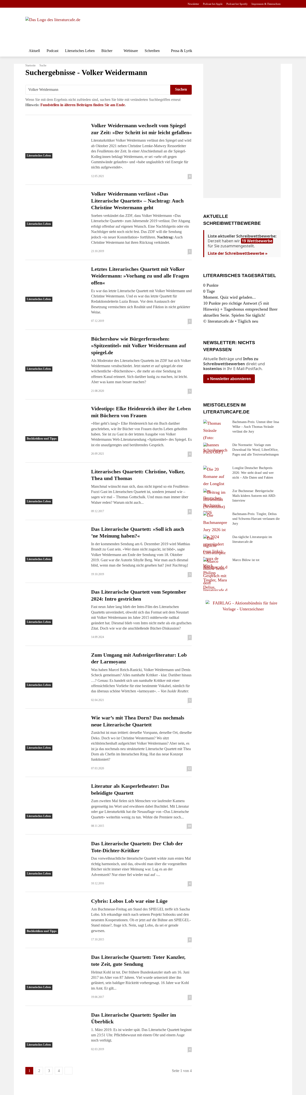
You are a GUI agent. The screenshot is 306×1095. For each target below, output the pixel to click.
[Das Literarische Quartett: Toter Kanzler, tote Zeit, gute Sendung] (55, 972)
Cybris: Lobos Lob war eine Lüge (129, 901)
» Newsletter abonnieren (229, 379)
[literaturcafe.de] (60, 27)
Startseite (30, 65)
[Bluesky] (66, 4)
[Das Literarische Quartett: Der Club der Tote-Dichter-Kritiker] (55, 858)
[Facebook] (28, 4)
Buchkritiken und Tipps (42, 438)
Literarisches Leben (39, 155)
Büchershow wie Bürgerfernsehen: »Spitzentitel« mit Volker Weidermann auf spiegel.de (138, 345)
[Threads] (58, 4)
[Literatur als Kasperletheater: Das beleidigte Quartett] (55, 801)
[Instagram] (36, 4)
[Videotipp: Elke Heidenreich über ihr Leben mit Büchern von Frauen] (55, 423)
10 (189, 826)
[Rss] (81, 4)
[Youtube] (43, 4)
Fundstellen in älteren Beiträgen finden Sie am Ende (82, 105)
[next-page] (68, 1070)
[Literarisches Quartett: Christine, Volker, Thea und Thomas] (55, 486)
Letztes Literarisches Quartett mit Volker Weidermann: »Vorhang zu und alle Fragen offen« (140, 276)
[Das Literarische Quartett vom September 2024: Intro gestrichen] (55, 607)
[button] (275, 51)
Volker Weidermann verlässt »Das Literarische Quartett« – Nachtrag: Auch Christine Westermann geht (137, 200)
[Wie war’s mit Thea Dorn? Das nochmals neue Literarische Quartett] (55, 732)
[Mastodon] (74, 4)
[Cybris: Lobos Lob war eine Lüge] (55, 916)
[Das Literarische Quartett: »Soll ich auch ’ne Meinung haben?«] (55, 544)
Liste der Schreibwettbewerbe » (238, 253)
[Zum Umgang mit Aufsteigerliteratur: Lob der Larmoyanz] (55, 670)
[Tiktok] (51, 4)
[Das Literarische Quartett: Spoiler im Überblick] (55, 1030)
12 (189, 768)
